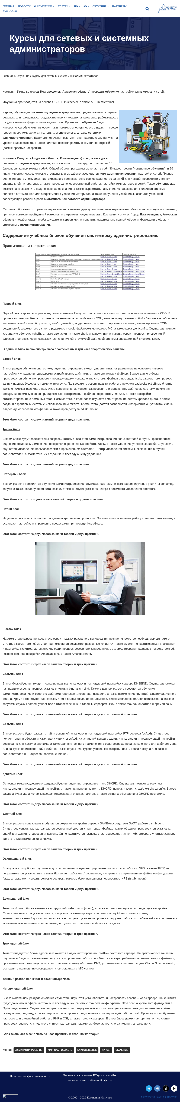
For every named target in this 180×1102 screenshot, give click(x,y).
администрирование (28, 1050)
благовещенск (87, 1050)
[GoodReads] (174, 1088)
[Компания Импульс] (166, 8)
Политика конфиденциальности (30, 1076)
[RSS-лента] (166, 1088)
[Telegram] (149, 1088)
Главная (8, 6)
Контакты (10, 11)
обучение (121, 1050)
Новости (24, 6)
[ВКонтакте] (157, 1088)
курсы (106, 1050)
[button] (147, 9)
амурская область (60, 1050)
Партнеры (119, 6)
